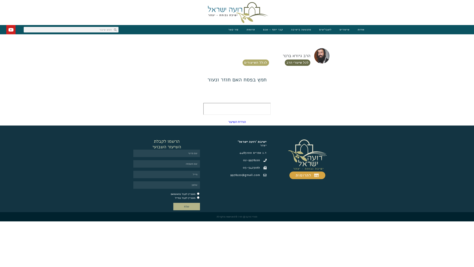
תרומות (251, 29)
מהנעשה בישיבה (301, 29)
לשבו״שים (325, 29)
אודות (361, 29)
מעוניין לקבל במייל (185, 198)
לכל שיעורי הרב (297, 62)
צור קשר (233, 29)
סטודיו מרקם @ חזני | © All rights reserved (237, 216)
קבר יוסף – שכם (273, 29)
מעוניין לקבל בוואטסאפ (183, 194)
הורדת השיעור (237, 121)
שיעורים (345, 29)
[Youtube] (11, 29)
